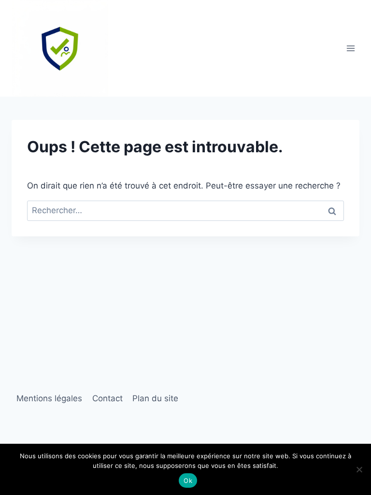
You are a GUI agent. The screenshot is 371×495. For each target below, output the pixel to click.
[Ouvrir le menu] (350, 48)
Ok (188, 480)
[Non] (359, 469)
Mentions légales (49, 398)
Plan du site (155, 398)
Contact (107, 398)
